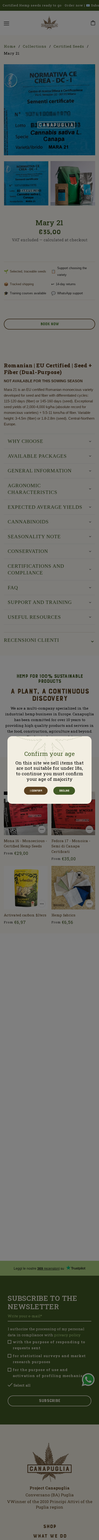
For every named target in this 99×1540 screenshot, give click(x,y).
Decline (64, 791)
